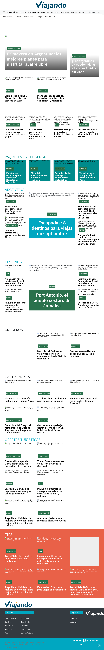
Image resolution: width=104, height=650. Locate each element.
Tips (47, 12)
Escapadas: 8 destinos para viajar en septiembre (52, 228)
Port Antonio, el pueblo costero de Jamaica (52, 300)
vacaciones (29, 16)
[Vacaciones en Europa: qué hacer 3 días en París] (88, 166)
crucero (18, 16)
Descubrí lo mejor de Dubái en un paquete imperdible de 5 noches (18, 464)
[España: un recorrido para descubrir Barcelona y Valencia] (15, 166)
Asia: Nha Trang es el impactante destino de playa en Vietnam (63, 133)
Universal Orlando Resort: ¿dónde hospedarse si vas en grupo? (15, 133)
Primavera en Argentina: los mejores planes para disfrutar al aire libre (34, 59)
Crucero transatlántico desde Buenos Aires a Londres (82, 354)
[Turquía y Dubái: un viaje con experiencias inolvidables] (64, 166)
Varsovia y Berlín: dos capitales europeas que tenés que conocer (18, 491)
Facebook (73, 618)
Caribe (48, 16)
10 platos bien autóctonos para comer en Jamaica (52, 399)
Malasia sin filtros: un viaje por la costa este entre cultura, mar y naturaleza (15, 282)
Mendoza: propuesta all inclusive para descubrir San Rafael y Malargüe (50, 98)
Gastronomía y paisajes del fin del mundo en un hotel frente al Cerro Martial (50, 429)
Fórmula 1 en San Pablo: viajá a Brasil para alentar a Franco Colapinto (88, 282)
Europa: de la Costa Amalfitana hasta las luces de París (88, 305)
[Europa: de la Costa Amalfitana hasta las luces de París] (88, 295)
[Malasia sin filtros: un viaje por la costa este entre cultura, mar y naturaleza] (15, 271)
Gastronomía (26, 629)
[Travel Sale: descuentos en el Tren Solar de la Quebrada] (15, 198)
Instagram (73, 622)
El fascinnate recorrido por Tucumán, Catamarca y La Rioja (37, 134)
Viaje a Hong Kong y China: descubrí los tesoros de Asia (16, 98)
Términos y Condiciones (13, 648)
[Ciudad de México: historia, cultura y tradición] (39, 166)
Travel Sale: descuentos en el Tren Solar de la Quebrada (13, 210)
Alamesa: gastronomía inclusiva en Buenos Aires (15, 234)
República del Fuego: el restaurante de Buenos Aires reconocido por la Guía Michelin (18, 429)
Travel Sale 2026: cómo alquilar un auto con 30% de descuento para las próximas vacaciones (87, 212)
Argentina (41, 12)
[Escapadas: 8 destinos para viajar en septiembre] (52, 205)
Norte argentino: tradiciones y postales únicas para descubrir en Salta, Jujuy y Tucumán (88, 239)
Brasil (56, 16)
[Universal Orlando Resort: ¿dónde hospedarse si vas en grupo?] (15, 122)
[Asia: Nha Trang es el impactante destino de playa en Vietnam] (64, 122)
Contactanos (76, 640)
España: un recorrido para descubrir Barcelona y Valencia (13, 177)
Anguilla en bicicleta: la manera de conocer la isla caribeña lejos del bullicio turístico (15, 307)
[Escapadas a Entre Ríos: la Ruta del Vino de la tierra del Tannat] (88, 122)
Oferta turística (12, 12)
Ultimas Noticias (27, 633)
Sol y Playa (54, 12)
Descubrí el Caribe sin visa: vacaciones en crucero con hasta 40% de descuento (51, 355)
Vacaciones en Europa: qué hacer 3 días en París (87, 176)
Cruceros (74, 12)
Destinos (23, 12)
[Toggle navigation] (3, 12)
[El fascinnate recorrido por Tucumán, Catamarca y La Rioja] (39, 122)
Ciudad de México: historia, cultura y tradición (39, 176)
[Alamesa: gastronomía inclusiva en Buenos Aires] (15, 222)
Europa (39, 16)
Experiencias (64, 12)
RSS (80, 644)
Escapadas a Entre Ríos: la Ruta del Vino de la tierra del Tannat (88, 133)
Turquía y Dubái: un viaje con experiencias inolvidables (63, 176)
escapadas (7, 16)
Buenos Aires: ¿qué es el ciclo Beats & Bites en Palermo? (83, 401)
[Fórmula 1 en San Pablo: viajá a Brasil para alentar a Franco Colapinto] (88, 271)
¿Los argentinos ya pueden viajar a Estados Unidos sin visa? (84, 66)
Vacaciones (32, 12)
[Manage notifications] (99, 645)
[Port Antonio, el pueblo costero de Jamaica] (52, 277)
